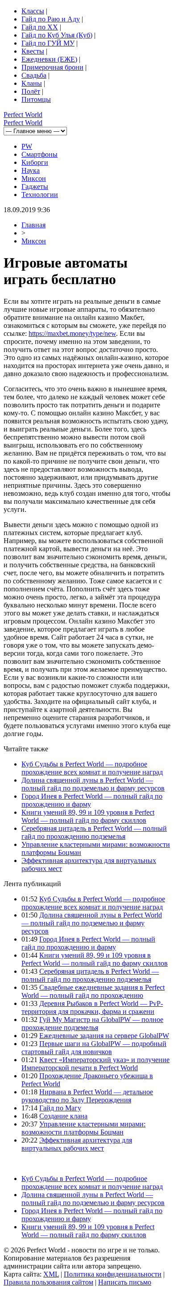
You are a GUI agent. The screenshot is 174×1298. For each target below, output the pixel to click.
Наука (30, 170)
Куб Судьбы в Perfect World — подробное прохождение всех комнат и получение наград (92, 768)
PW (26, 146)
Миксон (33, 178)
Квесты (32, 51)
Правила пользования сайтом (48, 1282)
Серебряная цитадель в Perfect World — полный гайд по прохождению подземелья (94, 832)
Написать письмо (124, 1282)
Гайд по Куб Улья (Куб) (56, 35)
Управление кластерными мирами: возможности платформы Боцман (83, 1128)
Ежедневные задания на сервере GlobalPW (104, 1035)
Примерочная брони (52, 67)
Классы (32, 11)
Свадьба (33, 75)
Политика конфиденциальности (113, 1274)
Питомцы (36, 99)
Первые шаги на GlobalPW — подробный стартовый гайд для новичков (93, 1047)
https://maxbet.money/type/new (72, 333)
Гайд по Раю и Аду (50, 19)
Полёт (30, 91)
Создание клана (63, 1116)
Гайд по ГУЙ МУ (48, 43)
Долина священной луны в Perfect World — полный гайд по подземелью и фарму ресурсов (93, 784)
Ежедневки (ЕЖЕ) (49, 59)
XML (51, 1274)
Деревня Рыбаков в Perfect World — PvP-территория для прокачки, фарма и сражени (92, 1007)
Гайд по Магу (60, 1108)
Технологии (39, 194)
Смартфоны (39, 154)
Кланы (31, 83)
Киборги (34, 162)
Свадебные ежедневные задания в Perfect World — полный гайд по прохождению (93, 991)
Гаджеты (34, 186)
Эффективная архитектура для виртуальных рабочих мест (76, 1144)
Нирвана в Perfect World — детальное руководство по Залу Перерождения (87, 1096)
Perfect (23, 114)
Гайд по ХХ (39, 27)
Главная (33, 225)
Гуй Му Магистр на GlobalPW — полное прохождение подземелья (92, 1023)
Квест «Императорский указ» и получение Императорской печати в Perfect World (95, 1064)
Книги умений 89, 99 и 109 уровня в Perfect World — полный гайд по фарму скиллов (87, 816)
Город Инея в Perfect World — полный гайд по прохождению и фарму (88, 943)
